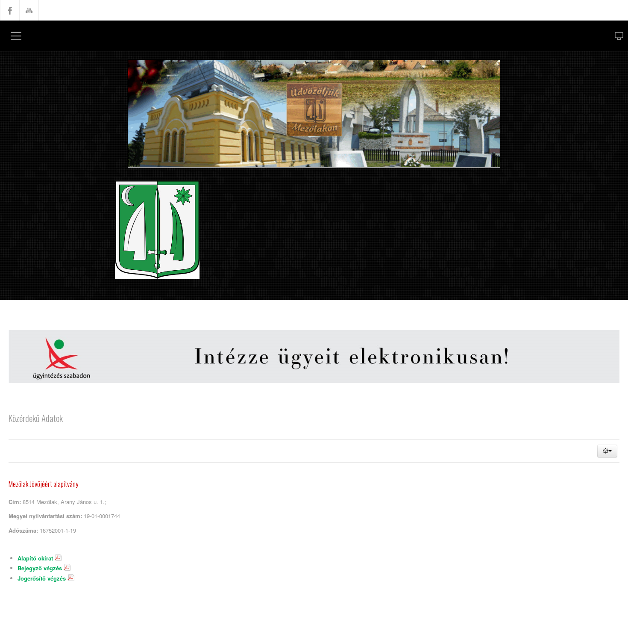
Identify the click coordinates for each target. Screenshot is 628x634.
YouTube (29, 10)
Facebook (9, 10)
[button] (607, 451)
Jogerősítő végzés (45, 583)
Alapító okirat (37, 562)
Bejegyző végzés (42, 573)
